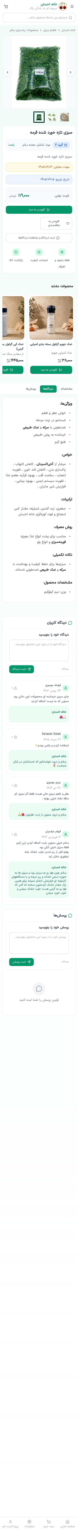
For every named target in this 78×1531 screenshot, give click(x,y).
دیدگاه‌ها (48, 389)
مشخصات (66, 389)
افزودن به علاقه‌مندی (54, 223)
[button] (39, 117)
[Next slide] (70, 72)
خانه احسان (69, 30)
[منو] (72, 6)
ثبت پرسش (19, 962)
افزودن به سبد (37, 210)
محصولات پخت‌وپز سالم (24, 30)
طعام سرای (49, 30)
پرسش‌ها (31, 389)
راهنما (11, 145)
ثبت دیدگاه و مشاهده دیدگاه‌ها (36, 238)
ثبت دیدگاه (19, 669)
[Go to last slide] (7, 72)
